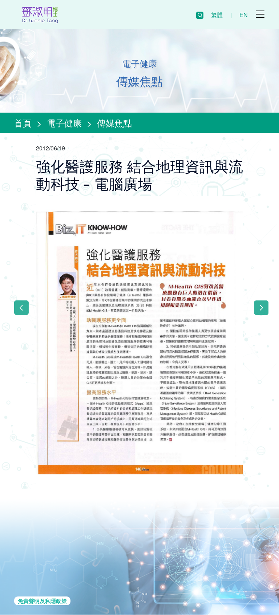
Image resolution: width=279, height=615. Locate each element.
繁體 (217, 15)
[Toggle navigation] (260, 14)
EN (243, 15)
